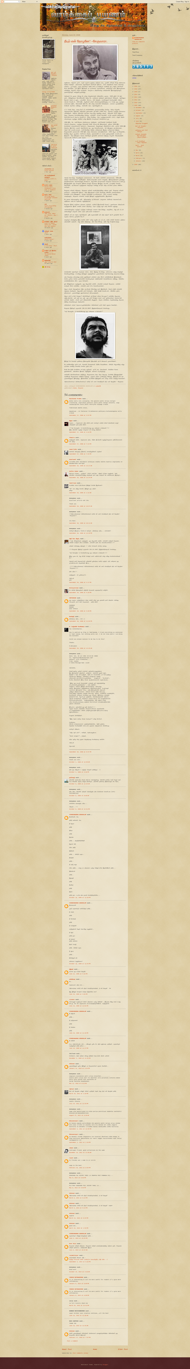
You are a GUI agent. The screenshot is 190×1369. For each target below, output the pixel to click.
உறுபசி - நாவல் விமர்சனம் (139, 146)
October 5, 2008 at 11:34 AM (79, 784)
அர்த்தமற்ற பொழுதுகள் (141, 123)
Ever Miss (72, 1243)
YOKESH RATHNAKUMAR (76, 1277)
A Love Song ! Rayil (51, 245)
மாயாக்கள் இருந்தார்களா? (54, 107)
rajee (71, 1158)
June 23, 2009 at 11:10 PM (78, 1033)
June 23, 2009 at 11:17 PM (78, 1048)
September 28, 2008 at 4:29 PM (80, 611)
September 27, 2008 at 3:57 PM (80, 415)
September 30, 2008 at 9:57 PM (80, 752)
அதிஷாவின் (48, 260)
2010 (136, 102)
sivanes (72, 999)
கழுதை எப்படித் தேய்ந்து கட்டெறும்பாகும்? (50, 206)
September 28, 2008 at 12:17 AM (80, 465)
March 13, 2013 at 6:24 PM (78, 1218)
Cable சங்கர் (48, 185)
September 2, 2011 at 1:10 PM (79, 1142)
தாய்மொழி (72, 777)
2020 (136, 86)
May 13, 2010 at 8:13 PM (78, 1083)
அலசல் (46, 244)
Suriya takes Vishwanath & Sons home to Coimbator (50, 188)
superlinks (73, 449)
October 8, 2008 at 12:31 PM (79, 809)
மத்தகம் (46, 232)
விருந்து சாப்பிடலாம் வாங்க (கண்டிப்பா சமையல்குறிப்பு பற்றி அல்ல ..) (88, 1259)
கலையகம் (47, 212)
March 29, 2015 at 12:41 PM (79, 1305)
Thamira (72, 437)
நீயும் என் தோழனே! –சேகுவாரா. (86, 41)
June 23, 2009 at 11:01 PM (78, 1006)
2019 (136, 89)
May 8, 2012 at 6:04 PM (77, 1187)
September (139, 113)
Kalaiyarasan (74, 588)
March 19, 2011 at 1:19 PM (78, 1093)
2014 (136, 94)
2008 (136, 164)
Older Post (123, 1349)
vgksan (71, 1089)
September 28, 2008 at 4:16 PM (80, 592)
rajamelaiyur (74, 1255)
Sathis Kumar (74, 471)
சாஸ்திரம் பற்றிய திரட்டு (51, 221)
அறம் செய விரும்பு (74, 538)
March (138, 155)
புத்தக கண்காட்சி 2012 (50, 262)
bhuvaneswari (74, 1121)
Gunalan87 (72, 459)
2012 (136, 100)
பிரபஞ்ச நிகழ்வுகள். (49, 170)
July (138, 118)
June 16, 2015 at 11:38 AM (78, 1315)
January (139, 161)
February (139, 158)
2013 (136, 97)
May (137, 150)
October (139, 110)
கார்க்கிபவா (72, 979)
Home (95, 1349)
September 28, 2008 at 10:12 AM (80, 523)
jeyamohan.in (49, 169)
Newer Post (67, 1349)
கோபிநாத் (71, 616)
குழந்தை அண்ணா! (49, 239)
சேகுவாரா (80, 388)
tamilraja (72, 483)
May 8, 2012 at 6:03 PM (77, 1177)
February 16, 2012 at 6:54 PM (79, 1167)
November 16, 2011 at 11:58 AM (80, 1152)
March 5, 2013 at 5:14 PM (78, 1198)
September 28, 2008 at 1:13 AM (80, 492)
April (138, 153)
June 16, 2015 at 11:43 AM (78, 1325)
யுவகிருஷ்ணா (48, 237)
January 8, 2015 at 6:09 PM (79, 1283)
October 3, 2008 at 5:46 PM (79, 772)
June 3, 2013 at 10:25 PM (78, 1238)
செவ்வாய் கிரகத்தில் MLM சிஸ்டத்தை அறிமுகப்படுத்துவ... (141, 136)
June (138, 121)
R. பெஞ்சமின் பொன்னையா (77, 626)
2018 (136, 91)
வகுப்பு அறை (48, 194)
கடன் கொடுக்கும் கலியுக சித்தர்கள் (141, 142)
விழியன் (71, 969)
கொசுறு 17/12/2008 (48, 92)
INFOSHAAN (72, 598)
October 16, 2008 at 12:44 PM (79, 963)
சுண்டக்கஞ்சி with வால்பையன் (54, 146)
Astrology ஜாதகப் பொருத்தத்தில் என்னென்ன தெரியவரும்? (51, 198)
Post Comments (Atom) (80, 1353)
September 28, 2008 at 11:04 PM (80, 621)
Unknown (72, 1063)
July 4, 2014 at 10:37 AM (78, 1250)
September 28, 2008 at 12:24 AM (80, 477)
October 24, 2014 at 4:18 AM (79, 1272)
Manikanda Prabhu (75, 398)
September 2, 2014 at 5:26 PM (79, 1261)
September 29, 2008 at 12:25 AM (80, 648)
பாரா (46, 204)
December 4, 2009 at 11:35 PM (79, 1058)
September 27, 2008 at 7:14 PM (80, 444)
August (138, 116)
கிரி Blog (47, 267)
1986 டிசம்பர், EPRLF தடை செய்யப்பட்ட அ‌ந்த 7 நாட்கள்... (51, 215)
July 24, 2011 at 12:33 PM (78, 1103)
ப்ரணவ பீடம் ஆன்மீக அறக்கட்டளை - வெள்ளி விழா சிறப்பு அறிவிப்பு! (50, 225)
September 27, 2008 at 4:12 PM (80, 432)
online (134, 78)
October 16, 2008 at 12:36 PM (79, 897)
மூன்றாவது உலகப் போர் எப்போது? (141, 131)
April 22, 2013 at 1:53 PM (78, 1228)
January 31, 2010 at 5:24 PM (79, 1068)
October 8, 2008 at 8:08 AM (79, 795)
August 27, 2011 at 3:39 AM (79, 1115)
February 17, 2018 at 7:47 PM (79, 1337)
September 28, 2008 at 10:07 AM (80, 506)
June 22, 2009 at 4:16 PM (78, 974)
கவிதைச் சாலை (49, 231)
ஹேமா (71, 420)
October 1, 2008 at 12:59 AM (79, 762)
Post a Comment (72, 1341)
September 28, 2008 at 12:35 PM (80, 533)
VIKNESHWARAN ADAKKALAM (77, 814)
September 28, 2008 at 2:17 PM (80, 582)
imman (71, 1148)
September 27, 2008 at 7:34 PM (80, 454)
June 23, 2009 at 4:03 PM (78, 994)
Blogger (105, 1364)
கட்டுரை (75, 388)
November (139, 107)
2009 (136, 105)
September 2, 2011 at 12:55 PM (80, 1129)
